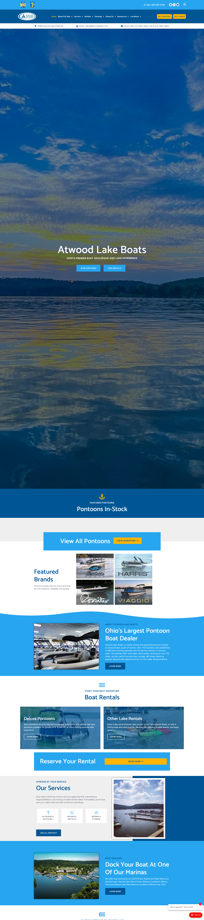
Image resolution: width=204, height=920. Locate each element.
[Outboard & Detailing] (48, 812)
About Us (110, 16)
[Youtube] (177, 4)
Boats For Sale (64, 16)
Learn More (32, 737)
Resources (122, 16)
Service (77, 16)
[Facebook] (170, 4)
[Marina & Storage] (96, 812)
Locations (134, 16)
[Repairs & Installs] (72, 812)
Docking (98, 16)
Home (53, 16)
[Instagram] (174, 4)
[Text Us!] (195, 915)
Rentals (87, 16)
